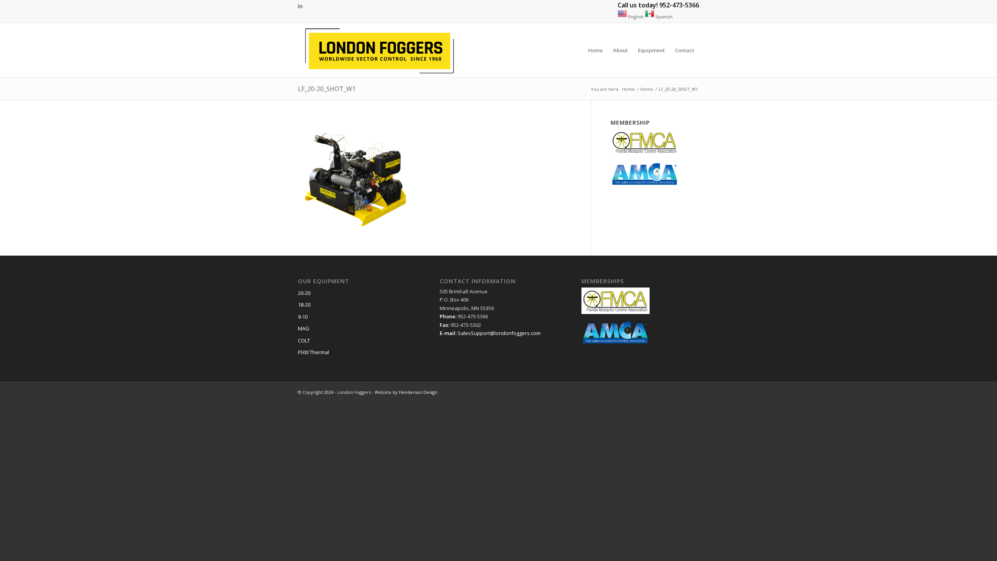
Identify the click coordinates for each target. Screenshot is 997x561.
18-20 (304, 304)
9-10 (303, 316)
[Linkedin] (300, 6)
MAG (303, 328)
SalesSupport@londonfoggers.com (499, 333)
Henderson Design (418, 392)
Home (628, 89)
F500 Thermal (313, 352)
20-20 (304, 292)
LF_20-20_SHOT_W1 (327, 89)
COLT (304, 340)
